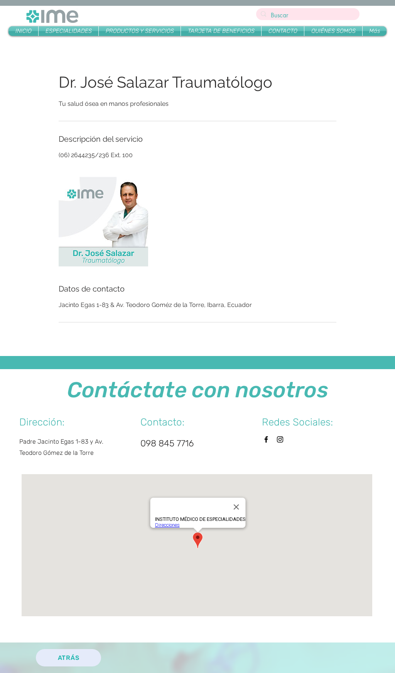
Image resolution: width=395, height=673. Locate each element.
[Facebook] (266, 439)
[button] (140, 31)
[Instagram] (280, 439)
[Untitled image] (103, 221)
